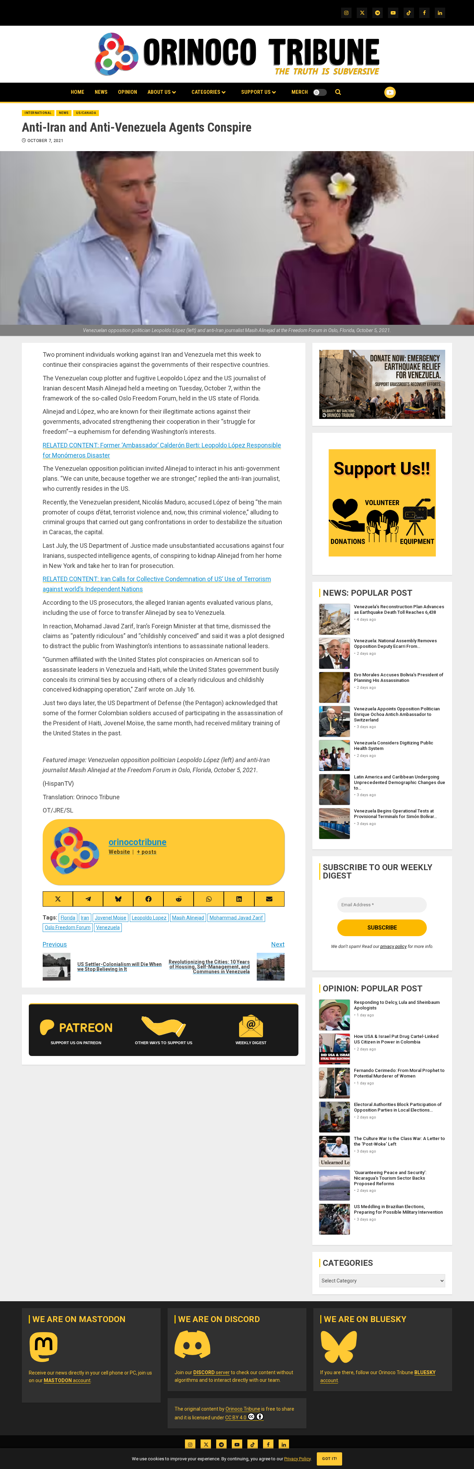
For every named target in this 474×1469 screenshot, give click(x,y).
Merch (299, 92)
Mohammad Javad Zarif (236, 918)
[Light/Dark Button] (320, 92)
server (211, 1372)
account (67, 1380)
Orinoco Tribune (243, 1409)
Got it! (329, 1458)
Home (77, 92)
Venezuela (108, 927)
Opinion (127, 92)
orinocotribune (138, 842)
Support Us (256, 92)
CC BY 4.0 (235, 1417)
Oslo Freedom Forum (68, 927)
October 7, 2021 (45, 140)
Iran (85, 918)
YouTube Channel (378, 92)
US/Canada (86, 113)
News (101, 92)
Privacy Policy (297, 1458)
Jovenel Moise (110, 918)
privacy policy (393, 946)
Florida (68, 918)
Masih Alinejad (188, 918)
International (38, 113)
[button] (338, 92)
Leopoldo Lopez (149, 918)
